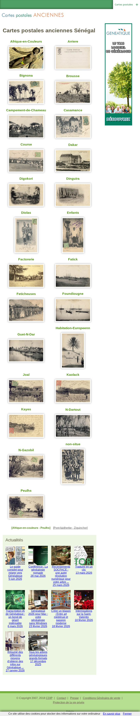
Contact (61, 698)
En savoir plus (111, 713)
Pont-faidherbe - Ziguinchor (70, 527)
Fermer (127, 713)
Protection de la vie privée (68, 702)
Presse (74, 698)
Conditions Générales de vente (101, 698)
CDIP (49, 698)
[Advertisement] (118, 142)
